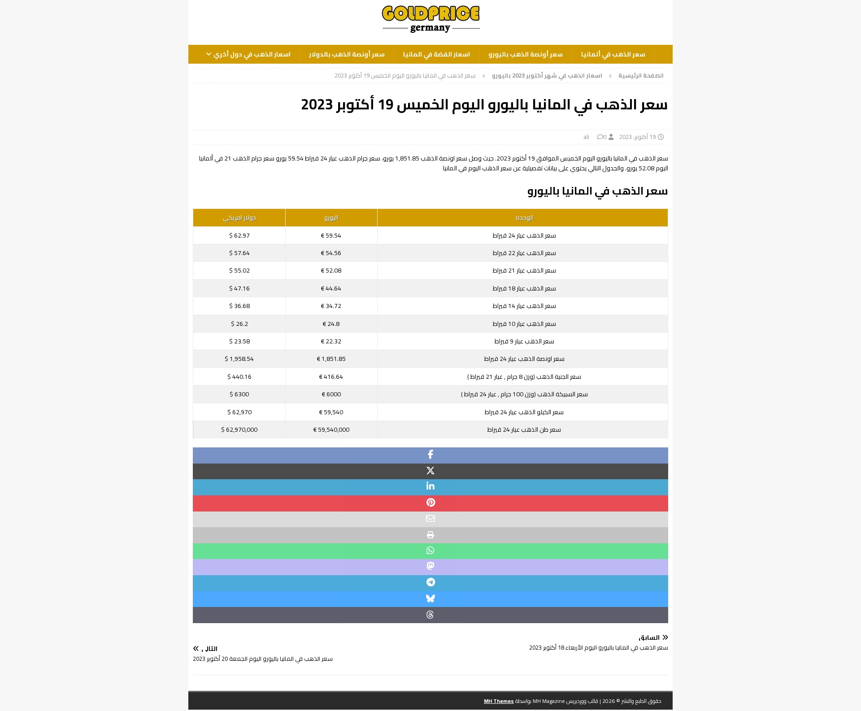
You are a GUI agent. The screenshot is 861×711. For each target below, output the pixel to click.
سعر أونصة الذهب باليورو (525, 54)
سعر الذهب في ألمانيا (613, 54)
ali (586, 136)
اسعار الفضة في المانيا (436, 54)
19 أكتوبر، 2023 (637, 136)
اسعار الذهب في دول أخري (252, 54)
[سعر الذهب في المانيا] (430, 33)
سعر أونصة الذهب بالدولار (347, 54)
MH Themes (499, 701)
